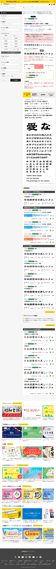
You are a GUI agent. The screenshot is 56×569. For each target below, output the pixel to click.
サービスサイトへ (37, 525)
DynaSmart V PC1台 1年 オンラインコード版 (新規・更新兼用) (37, 236)
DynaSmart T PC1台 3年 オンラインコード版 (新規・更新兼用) (37, 224)
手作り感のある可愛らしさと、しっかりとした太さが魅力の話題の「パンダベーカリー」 (28, 1)
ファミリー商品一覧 (49, 312)
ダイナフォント (33, 13)
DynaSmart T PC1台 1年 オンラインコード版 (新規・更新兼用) (37, 212)
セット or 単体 (5, 62)
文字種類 (4, 68)
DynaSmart (48, 39)
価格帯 (3, 73)
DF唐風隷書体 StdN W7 (29, 196)
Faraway (44, 367)
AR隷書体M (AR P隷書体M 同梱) (31, 334)
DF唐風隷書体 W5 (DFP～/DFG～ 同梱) (32, 263)
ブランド (4, 15)
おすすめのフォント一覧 (21, 465)
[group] (12, 413)
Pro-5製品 (36, 30)
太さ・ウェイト (5, 56)
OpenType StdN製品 (28, 30)
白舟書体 (40, 379)
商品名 (3, 21)
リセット (4, 80)
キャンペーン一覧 (16, 403)
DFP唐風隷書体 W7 (30, 77)
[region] (39, 53)
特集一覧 (9, 444)
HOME (24, 13)
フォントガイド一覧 (22, 424)
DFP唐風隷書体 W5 (28, 250)
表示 (42, 50)
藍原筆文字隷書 (27, 369)
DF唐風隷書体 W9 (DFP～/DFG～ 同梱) (32, 301)
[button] (1, 1)
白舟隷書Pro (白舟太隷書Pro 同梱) (31, 381)
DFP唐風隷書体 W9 (28, 288)
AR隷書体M (26, 345)
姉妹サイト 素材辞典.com (32, 564)
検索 (16, 80)
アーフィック (41, 331)
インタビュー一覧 (26, 486)
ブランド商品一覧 (49, 325)
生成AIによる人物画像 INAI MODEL (44, 564)
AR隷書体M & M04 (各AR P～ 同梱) (32, 357)
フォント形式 (5, 27)
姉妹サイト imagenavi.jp (21, 564)
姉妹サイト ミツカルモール (10, 564)
